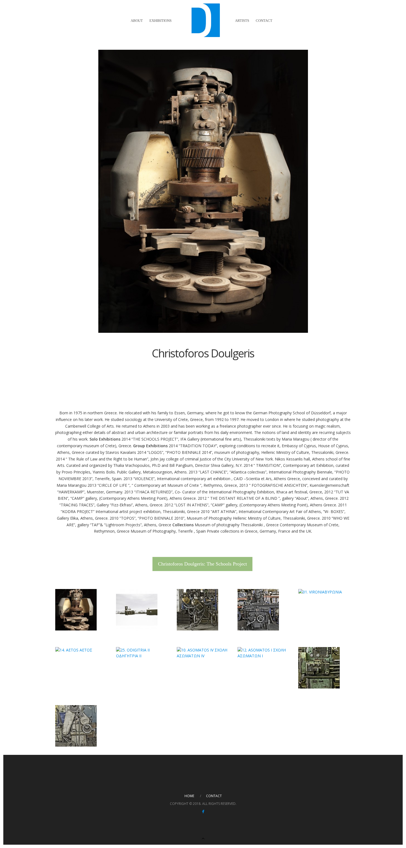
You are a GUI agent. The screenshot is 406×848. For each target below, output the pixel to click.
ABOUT (137, 21)
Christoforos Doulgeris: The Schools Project (202, 564)
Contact (264, 21)
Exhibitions (160, 21)
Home (189, 796)
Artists (242, 21)
